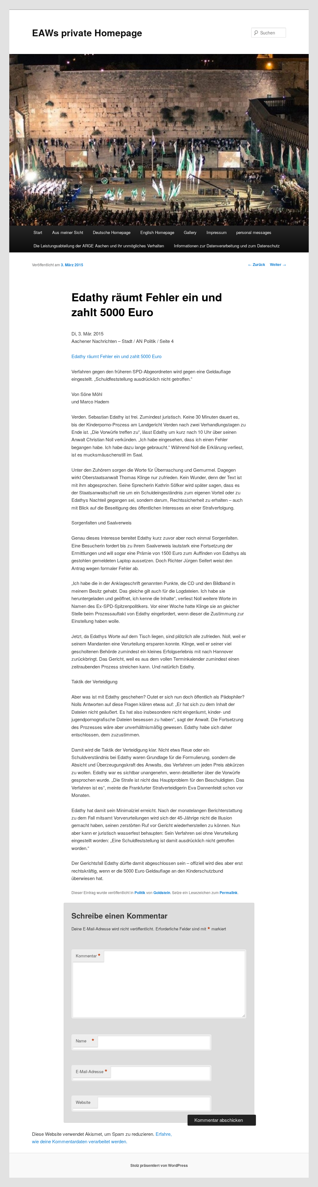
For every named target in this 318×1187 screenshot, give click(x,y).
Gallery (190, 232)
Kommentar (88, 956)
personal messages (253, 232)
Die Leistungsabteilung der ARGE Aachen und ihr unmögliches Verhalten (99, 246)
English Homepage (157, 232)
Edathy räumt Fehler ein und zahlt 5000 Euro (116, 356)
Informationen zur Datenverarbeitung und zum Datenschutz (227, 246)
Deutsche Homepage (111, 232)
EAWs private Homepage (87, 32)
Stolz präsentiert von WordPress (159, 1165)
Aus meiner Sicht (67, 232)
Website (83, 1102)
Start (38, 232)
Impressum (217, 232)
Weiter (278, 264)
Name (85, 1041)
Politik (139, 892)
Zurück (256, 264)
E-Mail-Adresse (91, 1072)
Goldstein (161, 892)
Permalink (229, 892)
